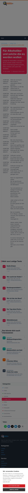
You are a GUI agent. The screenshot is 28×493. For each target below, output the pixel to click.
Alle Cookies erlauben (14, 485)
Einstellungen (14, 489)
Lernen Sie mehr (6, 481)
